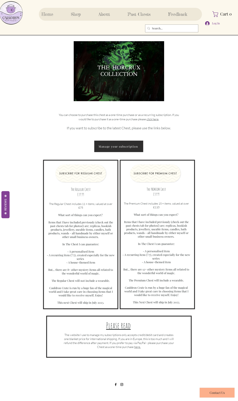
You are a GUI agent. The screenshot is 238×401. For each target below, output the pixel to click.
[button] (223, 14)
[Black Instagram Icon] (122, 384)
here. (137, 347)
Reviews (5, 204)
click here (153, 119)
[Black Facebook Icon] (116, 384)
